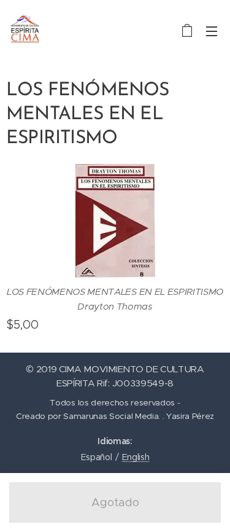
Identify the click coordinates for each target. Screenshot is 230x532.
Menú (211, 30)
